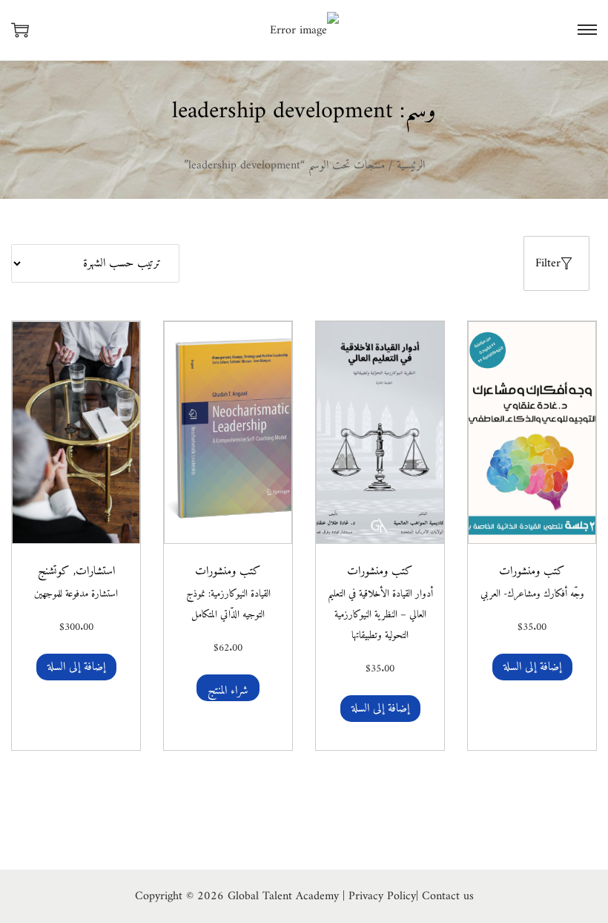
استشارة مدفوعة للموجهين (76, 594)
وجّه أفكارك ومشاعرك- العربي (532, 594)
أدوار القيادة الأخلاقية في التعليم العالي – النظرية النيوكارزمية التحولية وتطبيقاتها (380, 615)
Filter (548, 263)
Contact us (448, 896)
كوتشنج (54, 571)
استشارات (95, 571)
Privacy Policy (382, 896)
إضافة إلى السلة (532, 667)
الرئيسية (411, 165)
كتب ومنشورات (532, 571)
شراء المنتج (228, 690)
